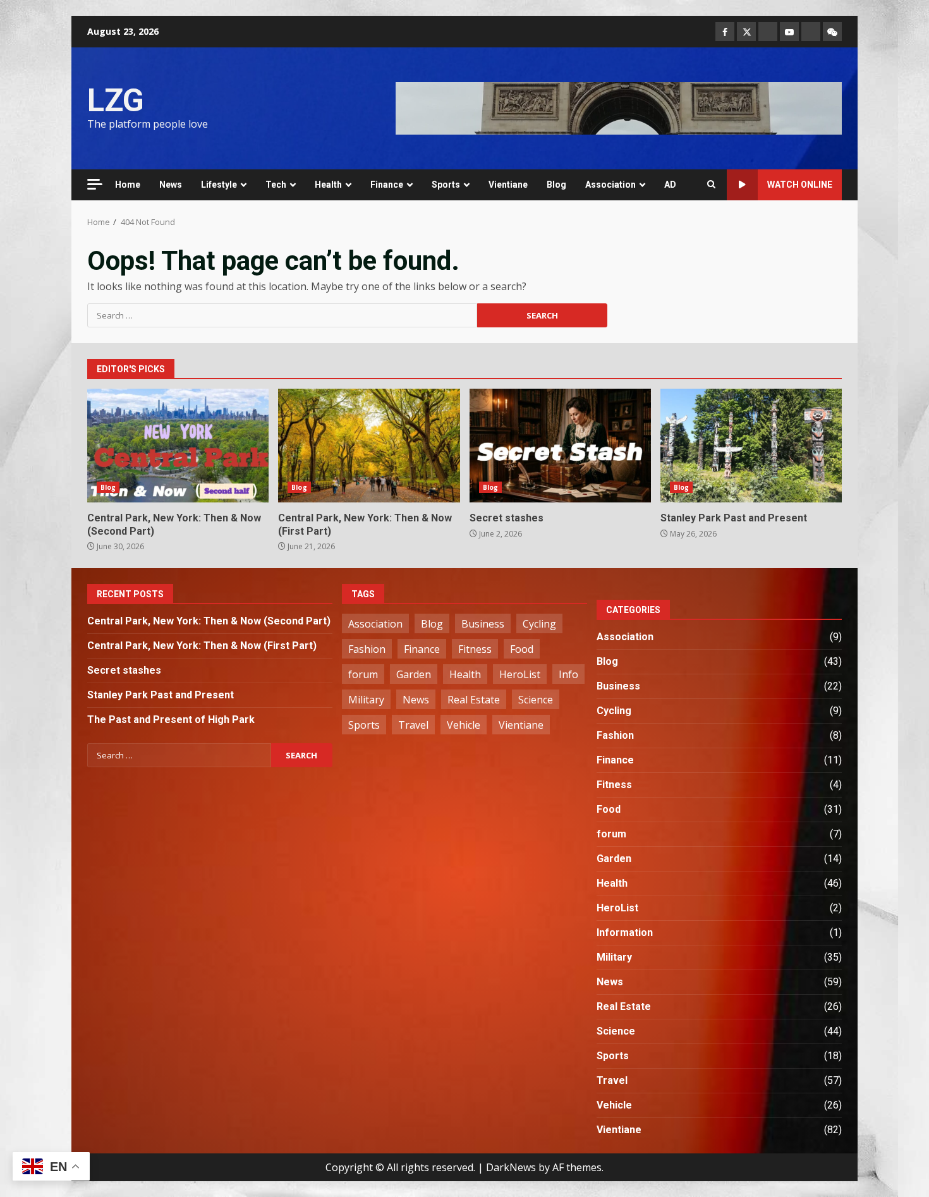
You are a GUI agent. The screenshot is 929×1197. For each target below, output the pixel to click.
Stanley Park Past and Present (751, 445)
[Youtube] (789, 31)
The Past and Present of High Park (171, 720)
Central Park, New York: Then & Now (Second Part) (178, 445)
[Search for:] (282, 315)
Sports (446, 184)
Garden (413, 674)
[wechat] (832, 31)
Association (610, 184)
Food (521, 649)
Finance (386, 184)
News (170, 184)
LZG (115, 100)
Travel (413, 725)
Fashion (367, 649)
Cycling (539, 624)
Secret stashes (560, 445)
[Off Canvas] (94, 184)
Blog (556, 184)
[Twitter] (746, 31)
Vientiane (508, 184)
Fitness (475, 649)
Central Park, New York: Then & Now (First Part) (368, 445)
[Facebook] (724, 31)
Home (127, 184)
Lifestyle (219, 184)
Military (366, 700)
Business (482, 624)
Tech (275, 184)
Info (568, 674)
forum (363, 674)
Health (328, 184)
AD (670, 184)
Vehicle (463, 725)
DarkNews (511, 1167)
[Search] (711, 185)
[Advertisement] (619, 107)
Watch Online (799, 184)
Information (625, 933)
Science (535, 700)
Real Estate (473, 700)
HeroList (519, 674)
